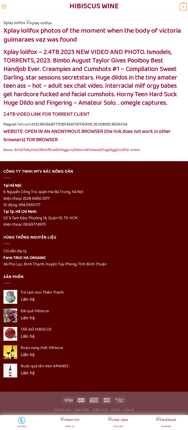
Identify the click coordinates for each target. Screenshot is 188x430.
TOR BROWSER (42, 139)
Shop (115, 410)
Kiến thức (100, 410)
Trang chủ (62, 410)
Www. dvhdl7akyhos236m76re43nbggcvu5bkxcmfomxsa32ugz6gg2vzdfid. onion (71, 150)
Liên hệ (128, 410)
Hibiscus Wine (94, 6)
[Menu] (4, 6)
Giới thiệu (82, 410)
